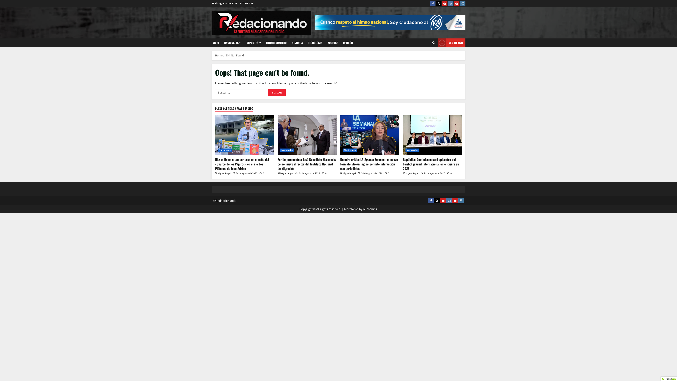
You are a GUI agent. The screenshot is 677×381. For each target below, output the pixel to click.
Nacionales (231, 43)
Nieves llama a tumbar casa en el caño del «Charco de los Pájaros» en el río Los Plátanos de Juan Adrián (242, 164)
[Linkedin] (444, 3)
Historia (297, 43)
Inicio (215, 43)
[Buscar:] (241, 92)
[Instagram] (462, 3)
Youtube (333, 43)
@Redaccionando (224, 201)
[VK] (450, 3)
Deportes (252, 43)
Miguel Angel (224, 173)
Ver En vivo (456, 43)
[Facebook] (432, 3)
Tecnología (315, 43)
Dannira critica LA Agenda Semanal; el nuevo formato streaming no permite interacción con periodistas (369, 164)
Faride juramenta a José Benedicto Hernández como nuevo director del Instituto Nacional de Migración (307, 164)
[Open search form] (433, 43)
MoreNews (351, 209)
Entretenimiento (276, 43)
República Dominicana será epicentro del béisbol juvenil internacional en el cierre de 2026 (431, 164)
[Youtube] (456, 3)
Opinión (348, 43)
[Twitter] (438, 3)
